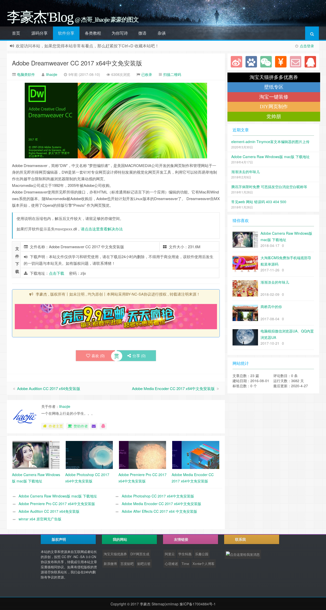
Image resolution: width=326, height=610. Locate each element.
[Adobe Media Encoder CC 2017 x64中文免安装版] (195, 454)
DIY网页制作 (274, 106)
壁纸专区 (273, 87)
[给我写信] (93, 426)
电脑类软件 (25, 74)
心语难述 (171, 563)
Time (185, 563)
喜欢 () (98, 355)
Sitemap (158, 603)
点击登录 (307, 45)
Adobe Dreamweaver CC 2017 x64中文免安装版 (77, 62)
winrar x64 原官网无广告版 (40, 518)
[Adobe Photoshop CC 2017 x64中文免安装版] (89, 454)
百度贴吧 (127, 563)
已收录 (146, 74)
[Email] (295, 61)
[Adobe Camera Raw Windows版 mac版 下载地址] (36, 454)
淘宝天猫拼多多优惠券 (274, 77)
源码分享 (39, 33)
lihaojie (51, 74)
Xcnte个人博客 (203, 563)
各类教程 (93, 33)
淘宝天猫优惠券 (115, 553)
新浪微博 (110, 563)
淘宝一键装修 (273, 97)
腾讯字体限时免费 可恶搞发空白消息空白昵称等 (269, 186)
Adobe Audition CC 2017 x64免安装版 (48, 388)
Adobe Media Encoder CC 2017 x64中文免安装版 (173, 388)
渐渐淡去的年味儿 (245, 171)
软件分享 (66, 33)
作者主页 (56, 425)
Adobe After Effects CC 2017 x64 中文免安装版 (159, 511)
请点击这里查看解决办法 (102, 228)
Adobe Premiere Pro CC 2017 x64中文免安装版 (57, 503)
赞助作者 (81, 425)
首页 (16, 33)
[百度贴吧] (251, 61)
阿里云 (170, 553)
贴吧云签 (144, 563)
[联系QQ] (310, 61)
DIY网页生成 (139, 553)
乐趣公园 (201, 553)
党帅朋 (273, 116)
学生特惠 (185, 553)
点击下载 (56, 273)
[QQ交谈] (103, 426)
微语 (142, 33)
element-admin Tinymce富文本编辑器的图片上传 (270, 141)
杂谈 (162, 33)
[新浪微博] (236, 61)
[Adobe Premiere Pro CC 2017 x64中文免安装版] (142, 454)
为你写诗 (120, 33)
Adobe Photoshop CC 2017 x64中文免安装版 (158, 495)
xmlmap (172, 603)
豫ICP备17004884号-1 (198, 603)
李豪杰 (145, 603)
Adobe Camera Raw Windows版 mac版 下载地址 (58, 495)
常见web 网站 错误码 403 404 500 (258, 201)
